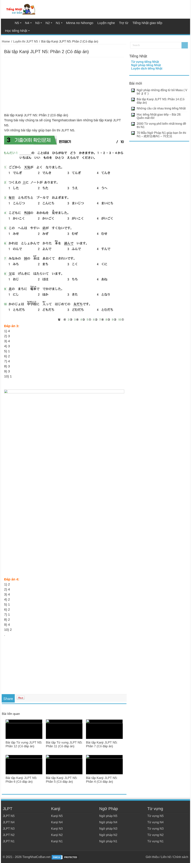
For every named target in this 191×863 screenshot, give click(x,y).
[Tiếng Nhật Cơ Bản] (21, 8)
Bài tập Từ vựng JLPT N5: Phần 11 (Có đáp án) (64, 744)
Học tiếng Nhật (16, 31)
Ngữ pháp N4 (108, 822)
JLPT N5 (9, 816)
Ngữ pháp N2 (108, 835)
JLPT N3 (9, 828)
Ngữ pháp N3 (108, 828)
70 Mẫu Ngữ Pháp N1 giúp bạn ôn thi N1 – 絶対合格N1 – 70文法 (161, 134)
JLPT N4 (9, 822)
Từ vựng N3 (155, 828)
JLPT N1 (9, 841)
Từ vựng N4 (155, 822)
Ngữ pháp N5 (108, 816)
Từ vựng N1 (155, 841)
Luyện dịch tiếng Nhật (146, 68)
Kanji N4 (57, 822)
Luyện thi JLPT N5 (25, 41)
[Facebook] (141, 857)
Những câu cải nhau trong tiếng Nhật (161, 108)
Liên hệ (166, 857)
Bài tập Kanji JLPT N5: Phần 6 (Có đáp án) (21, 779)
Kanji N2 (57, 835)
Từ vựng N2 (155, 835)
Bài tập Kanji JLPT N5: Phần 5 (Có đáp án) (61, 779)
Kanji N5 (57, 816)
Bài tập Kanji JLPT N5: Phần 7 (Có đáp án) (102, 744)
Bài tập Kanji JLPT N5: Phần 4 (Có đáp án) (102, 779)
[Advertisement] (64, 85)
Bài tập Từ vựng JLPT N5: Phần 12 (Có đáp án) (24, 744)
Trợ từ (123, 23)
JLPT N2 (9, 835)
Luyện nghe (106, 23)
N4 (27, 23)
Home (7, 22)
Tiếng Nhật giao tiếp (147, 23)
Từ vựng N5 (155, 816)
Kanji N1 (57, 841)
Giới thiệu (152, 857)
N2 (48, 23)
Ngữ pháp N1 (108, 841)
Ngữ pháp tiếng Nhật (146, 65)
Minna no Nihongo (79, 23)
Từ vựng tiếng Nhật (145, 61)
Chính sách (180, 857)
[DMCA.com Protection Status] (65, 857)
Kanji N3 (57, 828)
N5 (17, 23)
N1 (58, 23)
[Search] (184, 45)
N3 (37, 23)
